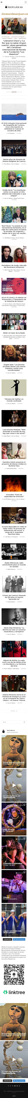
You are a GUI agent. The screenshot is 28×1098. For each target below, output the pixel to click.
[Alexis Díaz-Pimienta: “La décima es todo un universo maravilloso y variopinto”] (14, 616)
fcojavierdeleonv (11, 601)
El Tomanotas (11, 133)
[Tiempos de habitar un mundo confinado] (14, 387)
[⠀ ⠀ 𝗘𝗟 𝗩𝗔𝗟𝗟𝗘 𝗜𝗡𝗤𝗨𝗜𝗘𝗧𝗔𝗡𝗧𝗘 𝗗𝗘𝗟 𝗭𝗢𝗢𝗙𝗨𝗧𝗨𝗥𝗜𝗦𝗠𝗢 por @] (14, 785)
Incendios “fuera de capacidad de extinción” (14, 495)
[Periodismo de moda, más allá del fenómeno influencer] (14, 254)
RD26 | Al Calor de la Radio (14, 333)
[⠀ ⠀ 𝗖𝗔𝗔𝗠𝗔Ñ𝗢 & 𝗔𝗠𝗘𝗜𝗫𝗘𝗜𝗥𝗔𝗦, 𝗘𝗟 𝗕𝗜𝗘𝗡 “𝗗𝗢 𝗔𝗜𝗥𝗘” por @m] (14, 852)
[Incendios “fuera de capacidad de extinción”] (14, 483)
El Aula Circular (21, 305)
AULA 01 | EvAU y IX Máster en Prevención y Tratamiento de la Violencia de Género (14, 299)
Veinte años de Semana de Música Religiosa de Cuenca (14, 160)
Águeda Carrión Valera (19, 198)
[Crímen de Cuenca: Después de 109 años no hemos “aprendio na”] (14, 584)
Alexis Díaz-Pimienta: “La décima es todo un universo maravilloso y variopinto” (14, 630)
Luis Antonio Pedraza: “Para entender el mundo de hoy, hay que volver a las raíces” (14, 431)
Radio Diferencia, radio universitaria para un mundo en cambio (14, 565)
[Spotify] (17, 1086)
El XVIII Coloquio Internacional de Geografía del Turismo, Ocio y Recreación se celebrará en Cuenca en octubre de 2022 (14, 127)
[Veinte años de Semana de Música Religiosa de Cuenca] (14, 148)
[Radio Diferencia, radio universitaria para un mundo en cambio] (14, 551)
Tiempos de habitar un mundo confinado (14, 400)
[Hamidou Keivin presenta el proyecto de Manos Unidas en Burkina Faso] (14, 451)
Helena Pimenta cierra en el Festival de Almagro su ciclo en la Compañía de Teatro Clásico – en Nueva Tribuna (14, 697)
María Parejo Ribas (8, 335)
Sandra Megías (7, 436)
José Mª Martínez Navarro (9, 499)
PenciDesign (14, 1092)
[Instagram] (12, 1086)
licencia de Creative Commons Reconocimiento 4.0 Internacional (11, 949)
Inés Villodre (16, 335)
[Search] (25, 2)
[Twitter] (10, 1086)
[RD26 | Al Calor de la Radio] (14, 321)
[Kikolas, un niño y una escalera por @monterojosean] (14, 886)
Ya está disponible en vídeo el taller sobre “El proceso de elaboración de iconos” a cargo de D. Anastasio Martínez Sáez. (14, 530)
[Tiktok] (19, 1086)
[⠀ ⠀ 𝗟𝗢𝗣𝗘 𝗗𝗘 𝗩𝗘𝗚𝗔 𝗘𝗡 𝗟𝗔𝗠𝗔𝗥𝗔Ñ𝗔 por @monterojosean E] (14, 819)
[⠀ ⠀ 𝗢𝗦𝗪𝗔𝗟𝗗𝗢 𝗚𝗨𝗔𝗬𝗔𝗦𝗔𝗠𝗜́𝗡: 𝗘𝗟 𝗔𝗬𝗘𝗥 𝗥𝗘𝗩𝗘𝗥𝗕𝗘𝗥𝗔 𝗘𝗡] (14, 751)
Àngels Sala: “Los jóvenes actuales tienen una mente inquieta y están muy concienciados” (14, 367)
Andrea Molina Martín (11, 468)
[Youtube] (15, 1086)
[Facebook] (8, 1086)
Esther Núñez (16, 304)
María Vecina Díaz (9, 270)
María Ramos (16, 668)
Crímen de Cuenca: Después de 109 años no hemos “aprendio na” (14, 597)
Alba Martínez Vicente (10, 238)
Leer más (14, 92)
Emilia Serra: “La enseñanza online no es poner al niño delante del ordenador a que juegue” (14, 193)
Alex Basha (7, 536)
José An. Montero (10, 56)
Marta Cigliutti (16, 270)
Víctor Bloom (7, 164)
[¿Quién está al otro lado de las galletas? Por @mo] (14, 920)
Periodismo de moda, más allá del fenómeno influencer (14, 266)
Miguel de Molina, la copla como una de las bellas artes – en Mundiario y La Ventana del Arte (14, 663)
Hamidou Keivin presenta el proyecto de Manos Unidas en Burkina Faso (14, 464)
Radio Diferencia (9, 337)
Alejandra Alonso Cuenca (10, 305)
